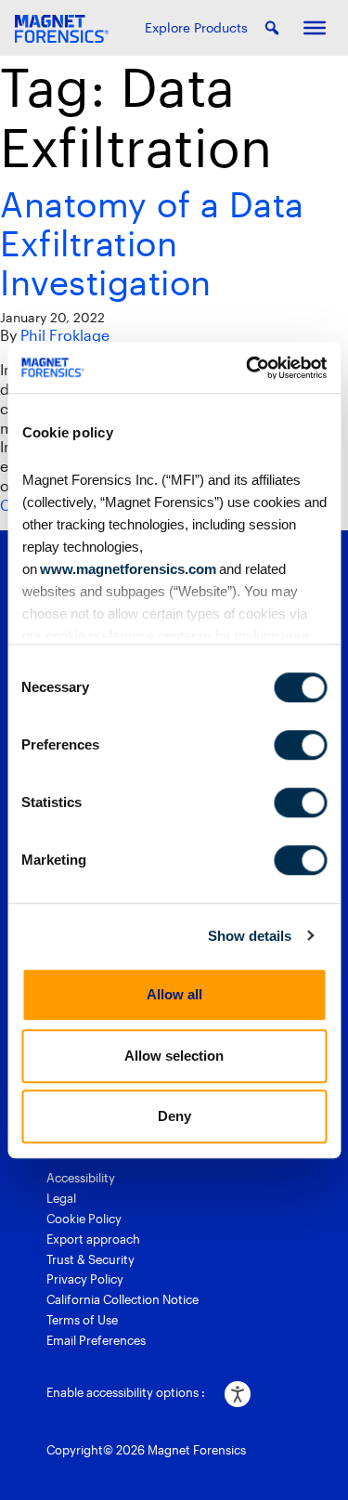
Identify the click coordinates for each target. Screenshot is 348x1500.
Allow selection (174, 1055)
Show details (249, 936)
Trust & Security (90, 1259)
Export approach (93, 1239)
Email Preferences (96, 1340)
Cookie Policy (84, 1218)
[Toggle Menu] (314, 27)
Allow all (174, 994)
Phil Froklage (65, 335)
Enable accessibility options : (125, 1392)
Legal (61, 1198)
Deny (174, 1116)
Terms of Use (82, 1319)
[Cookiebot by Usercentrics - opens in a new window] (248, 368)
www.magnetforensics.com (125, 569)
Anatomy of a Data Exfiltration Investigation (152, 243)
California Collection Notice (122, 1299)
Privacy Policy (84, 1279)
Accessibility (80, 1177)
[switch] (300, 745)
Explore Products (196, 27)
